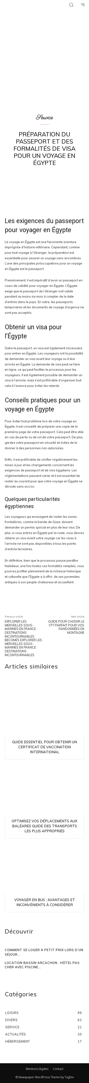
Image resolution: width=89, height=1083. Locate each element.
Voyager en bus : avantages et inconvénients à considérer (44, 902)
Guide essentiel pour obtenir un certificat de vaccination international (44, 747)
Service (44, 118)
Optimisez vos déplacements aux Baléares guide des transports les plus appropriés (44, 826)
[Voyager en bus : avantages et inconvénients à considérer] (44, 867)
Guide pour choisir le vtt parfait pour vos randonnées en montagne (66, 626)
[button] (71, 5)
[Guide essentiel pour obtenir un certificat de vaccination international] (44, 709)
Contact (58, 1069)
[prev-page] (7, 974)
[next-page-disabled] (11, 974)
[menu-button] (83, 5)
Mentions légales (37, 1069)
